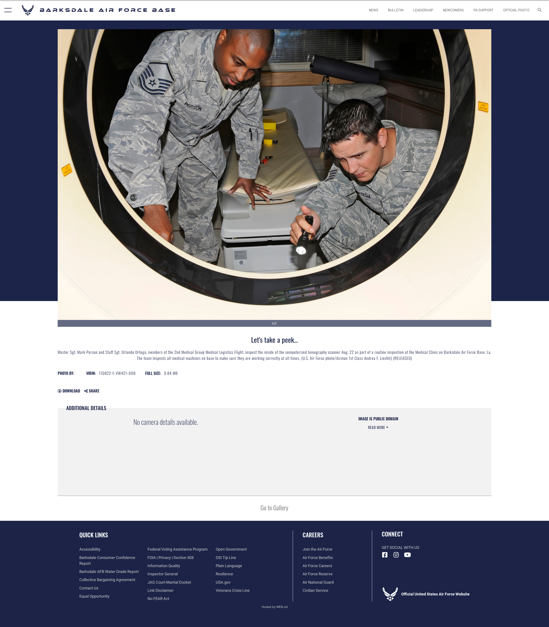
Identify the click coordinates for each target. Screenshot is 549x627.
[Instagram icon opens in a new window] (396, 555)
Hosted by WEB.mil (275, 607)
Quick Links (93, 534)
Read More (377, 427)
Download (71, 391)
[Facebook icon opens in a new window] (385, 555)
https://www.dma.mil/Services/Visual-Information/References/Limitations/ (331, 449)
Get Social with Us (400, 547)
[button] (7, 10)
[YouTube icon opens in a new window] (407, 555)
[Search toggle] (539, 10)
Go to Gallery (274, 507)
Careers (313, 534)
